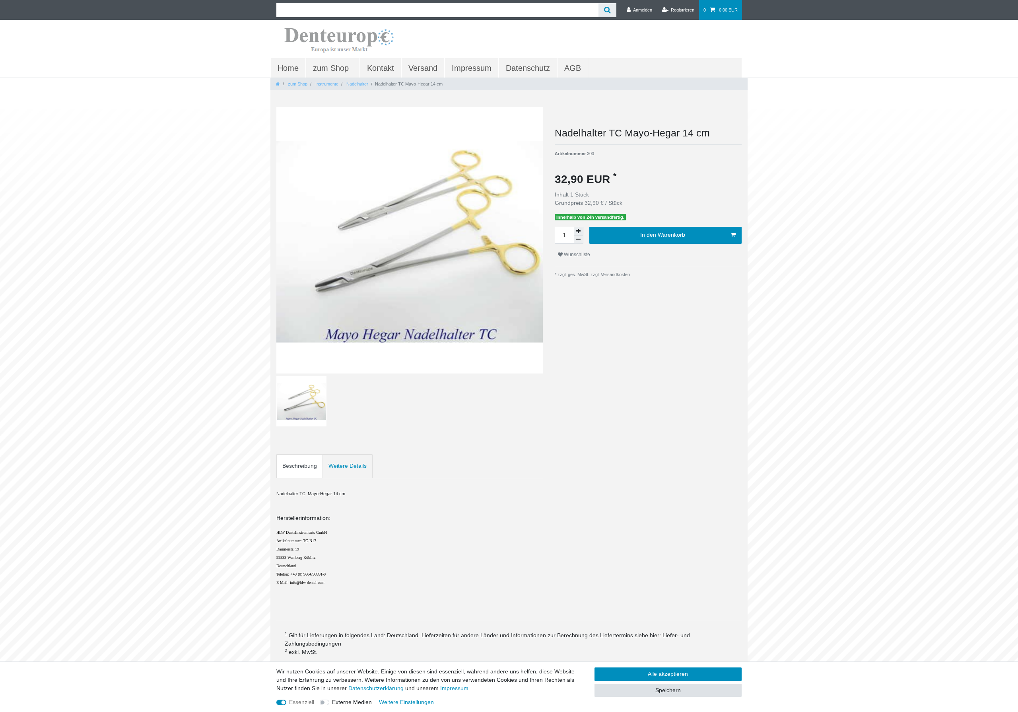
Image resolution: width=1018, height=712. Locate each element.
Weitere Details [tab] (347, 466)
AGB (572, 68)
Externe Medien (352, 702)
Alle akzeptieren (668, 674)
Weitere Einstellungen (406, 702)
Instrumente (326, 84)
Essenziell (301, 702)
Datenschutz (528, 68)
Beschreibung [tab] (299, 466)
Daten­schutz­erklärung (376, 688)
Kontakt (380, 68)
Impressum (472, 68)
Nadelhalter (356, 84)
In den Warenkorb (662, 234)
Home (288, 68)
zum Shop (331, 68)
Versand (422, 68)
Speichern (668, 690)
